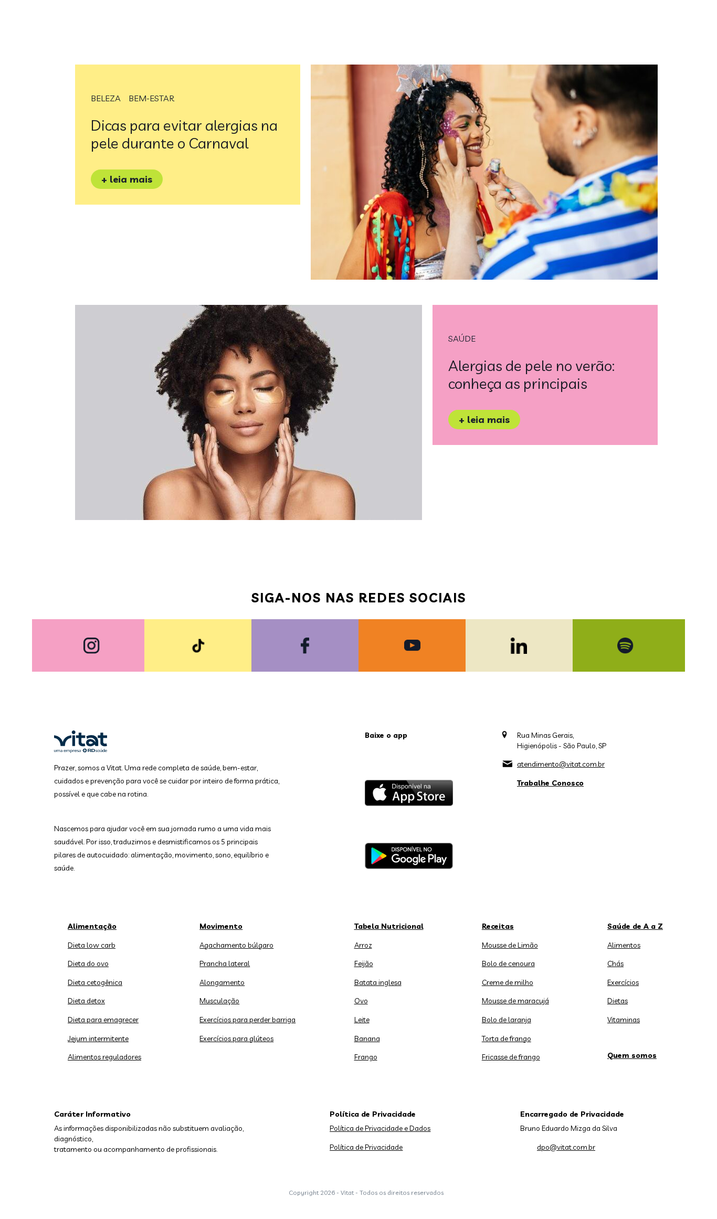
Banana (367, 1038)
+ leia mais (126, 179)
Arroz (363, 945)
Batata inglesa (378, 982)
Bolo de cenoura (508, 963)
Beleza (106, 98)
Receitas (498, 926)
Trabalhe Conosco (550, 783)
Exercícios (623, 982)
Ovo (361, 1000)
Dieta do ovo (88, 963)
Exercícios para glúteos (236, 1038)
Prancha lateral (224, 963)
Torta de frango (506, 1038)
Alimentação (92, 926)
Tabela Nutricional (389, 926)
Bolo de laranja (506, 1019)
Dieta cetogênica (95, 982)
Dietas (617, 1000)
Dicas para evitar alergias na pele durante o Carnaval (184, 134)
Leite (362, 1019)
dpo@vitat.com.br (566, 1147)
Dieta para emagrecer (103, 1019)
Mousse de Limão (510, 945)
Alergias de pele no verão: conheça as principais (531, 374)
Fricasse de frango (511, 1057)
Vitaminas (623, 1019)
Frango (365, 1057)
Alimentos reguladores (104, 1057)
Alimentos (623, 945)
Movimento (220, 926)
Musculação (219, 1000)
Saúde (462, 338)
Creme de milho (507, 982)
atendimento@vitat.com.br (561, 764)
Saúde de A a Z (635, 926)
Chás (615, 963)
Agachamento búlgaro (236, 945)
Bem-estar (151, 98)
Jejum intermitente (98, 1038)
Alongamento (222, 982)
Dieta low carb (91, 945)
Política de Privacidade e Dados (380, 1128)
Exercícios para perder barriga (247, 1019)
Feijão (363, 963)
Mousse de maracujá (515, 1000)
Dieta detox (86, 1000)
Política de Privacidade (366, 1147)
